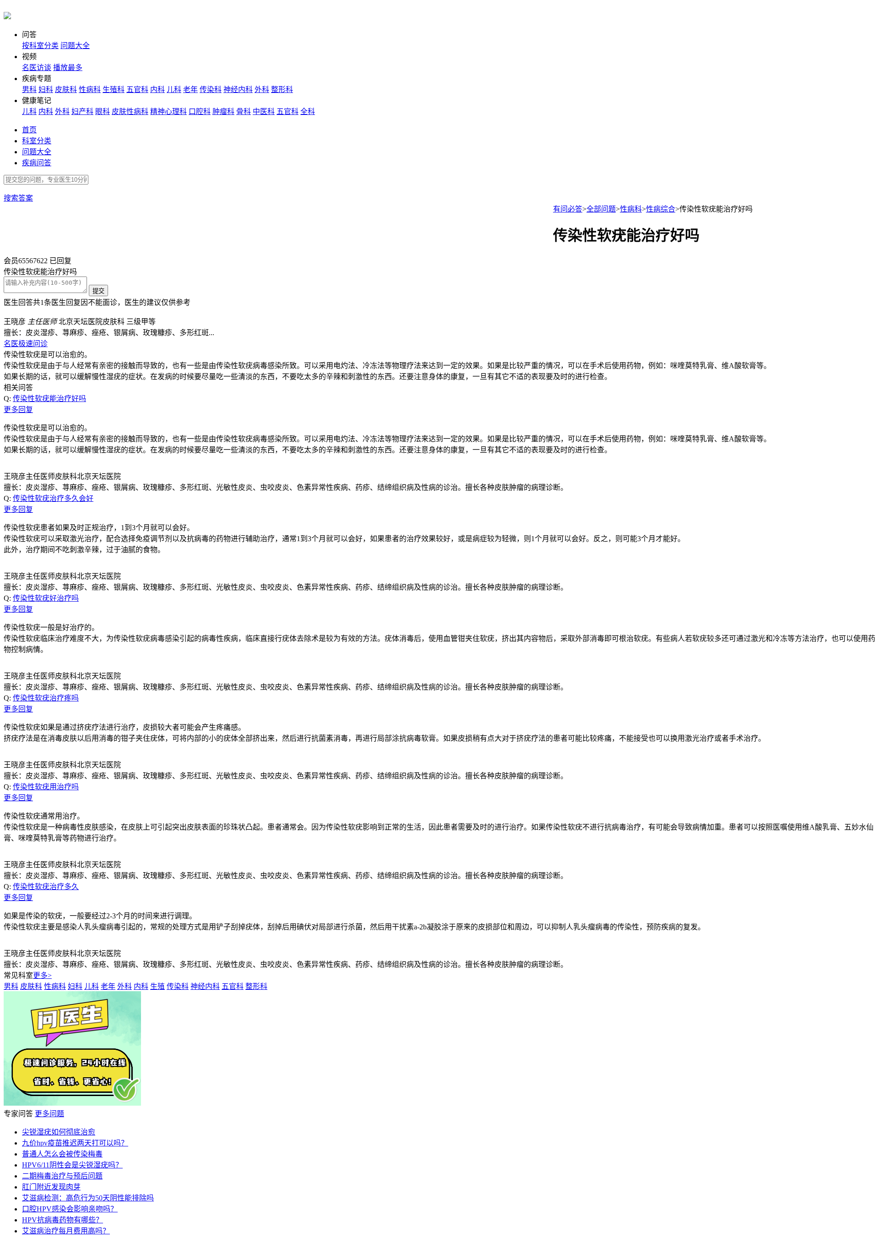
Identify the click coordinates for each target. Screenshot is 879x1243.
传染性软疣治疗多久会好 (53, 498)
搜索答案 (18, 198)
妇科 (45, 89)
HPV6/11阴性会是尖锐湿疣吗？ (72, 1165)
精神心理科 (168, 111)
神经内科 (238, 89)
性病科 (90, 89)
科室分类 (36, 141)
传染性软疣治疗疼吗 (46, 698)
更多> (42, 975)
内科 (157, 89)
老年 (190, 89)
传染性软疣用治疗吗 (46, 787)
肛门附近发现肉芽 (51, 1187)
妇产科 (82, 111)
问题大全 (75, 45)
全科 (307, 111)
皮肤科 (66, 89)
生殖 (157, 986)
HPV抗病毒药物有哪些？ (62, 1220)
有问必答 (567, 209)
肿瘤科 (223, 111)
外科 (262, 89)
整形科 (282, 89)
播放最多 (67, 67)
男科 (29, 89)
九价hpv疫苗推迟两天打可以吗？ (75, 1143)
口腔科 (200, 111)
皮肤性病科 (130, 111)
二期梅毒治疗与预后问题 (62, 1176)
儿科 (174, 89)
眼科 (102, 111)
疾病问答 (36, 163)
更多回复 (18, 409)
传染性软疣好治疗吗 (46, 598)
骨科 (243, 111)
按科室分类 (40, 45)
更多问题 (49, 1114)
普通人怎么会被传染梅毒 (62, 1154)
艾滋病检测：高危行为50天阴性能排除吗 (88, 1198)
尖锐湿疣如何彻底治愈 (58, 1132)
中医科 (264, 111)
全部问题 (601, 209)
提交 (98, 291)
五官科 (137, 89)
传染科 (211, 89)
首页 (29, 130)
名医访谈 (36, 67)
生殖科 (114, 89)
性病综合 (660, 209)
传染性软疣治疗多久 (46, 886)
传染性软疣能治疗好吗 (49, 398)
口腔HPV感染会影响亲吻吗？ (70, 1209)
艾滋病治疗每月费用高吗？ (66, 1231)
